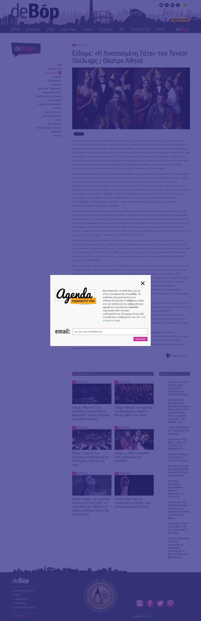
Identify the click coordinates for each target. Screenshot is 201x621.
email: (60, 331)
